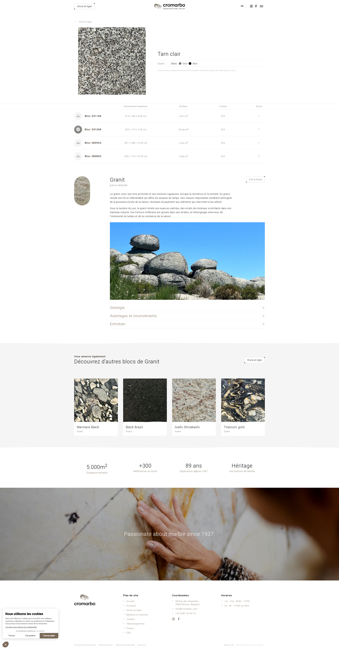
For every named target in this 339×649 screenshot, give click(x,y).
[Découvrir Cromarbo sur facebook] (256, 6)
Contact (130, 619)
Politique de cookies (105, 645)
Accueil (130, 601)
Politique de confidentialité (125, 645)
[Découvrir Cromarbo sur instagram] (251, 6)
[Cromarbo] (169, 6)
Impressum (141, 645)
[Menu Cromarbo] (261, 6)
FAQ (128, 633)
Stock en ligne (85, 22)
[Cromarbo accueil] (96, 600)
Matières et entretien (137, 614)
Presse (130, 628)
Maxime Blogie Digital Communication (249, 645)
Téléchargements (135, 623)
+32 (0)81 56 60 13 (185, 613)
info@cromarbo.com (186, 609)
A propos (131, 605)
